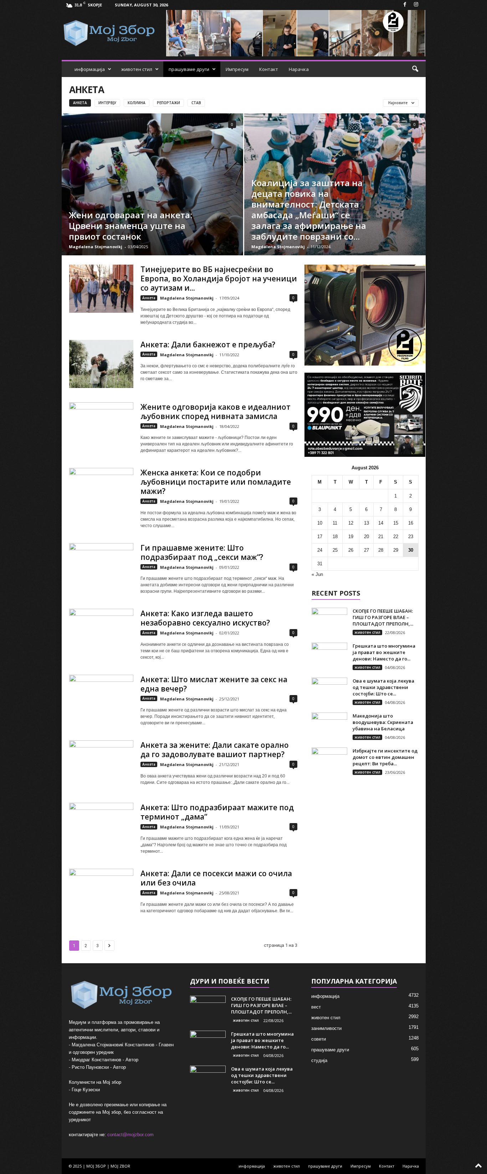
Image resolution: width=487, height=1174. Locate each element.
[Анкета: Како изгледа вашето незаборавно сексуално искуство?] (101, 633)
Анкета (80, 102)
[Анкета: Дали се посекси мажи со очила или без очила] (101, 893)
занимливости (326, 1028)
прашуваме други (189, 69)
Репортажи (168, 102)
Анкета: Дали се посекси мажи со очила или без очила (216, 878)
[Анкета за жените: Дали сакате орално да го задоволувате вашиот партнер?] (101, 764)
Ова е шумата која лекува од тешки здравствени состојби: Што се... (383, 687)
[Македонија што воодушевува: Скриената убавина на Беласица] (329, 726)
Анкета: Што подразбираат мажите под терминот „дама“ (217, 812)
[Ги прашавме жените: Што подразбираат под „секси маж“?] (101, 567)
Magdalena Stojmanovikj (95, 246)
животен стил (136, 69)
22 (395, 536)
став (196, 102)
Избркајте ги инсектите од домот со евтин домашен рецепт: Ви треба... (385, 757)
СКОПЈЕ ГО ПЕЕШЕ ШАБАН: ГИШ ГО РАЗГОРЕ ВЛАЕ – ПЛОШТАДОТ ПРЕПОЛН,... (383, 617)
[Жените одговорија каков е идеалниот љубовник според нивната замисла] (101, 426)
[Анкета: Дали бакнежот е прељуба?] (101, 364)
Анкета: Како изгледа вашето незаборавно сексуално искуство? (205, 618)
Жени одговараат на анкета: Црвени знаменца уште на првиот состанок (130, 225)
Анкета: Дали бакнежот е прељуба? (207, 344)
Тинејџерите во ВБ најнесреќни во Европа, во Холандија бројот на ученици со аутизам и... (218, 278)
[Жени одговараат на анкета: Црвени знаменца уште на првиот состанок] (152, 184)
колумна (136, 102)
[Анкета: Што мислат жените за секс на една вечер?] (101, 699)
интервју (107, 102)
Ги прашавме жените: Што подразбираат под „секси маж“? (201, 552)
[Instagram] (416, 5)
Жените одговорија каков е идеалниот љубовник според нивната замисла (215, 411)
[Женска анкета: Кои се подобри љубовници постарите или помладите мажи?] (101, 492)
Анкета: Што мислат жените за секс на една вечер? (213, 684)
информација (90, 69)
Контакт (268, 69)
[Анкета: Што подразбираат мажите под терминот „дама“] (101, 827)
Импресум (237, 69)
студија (319, 1060)
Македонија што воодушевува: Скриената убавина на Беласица (383, 722)
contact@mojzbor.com (130, 1134)
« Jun (317, 574)
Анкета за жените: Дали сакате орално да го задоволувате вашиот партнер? (214, 749)
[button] (415, 69)
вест (316, 1007)
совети (318, 1039)
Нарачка (299, 69)
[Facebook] (405, 5)
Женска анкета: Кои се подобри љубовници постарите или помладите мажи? (215, 482)
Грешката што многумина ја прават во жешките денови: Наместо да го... (384, 652)
